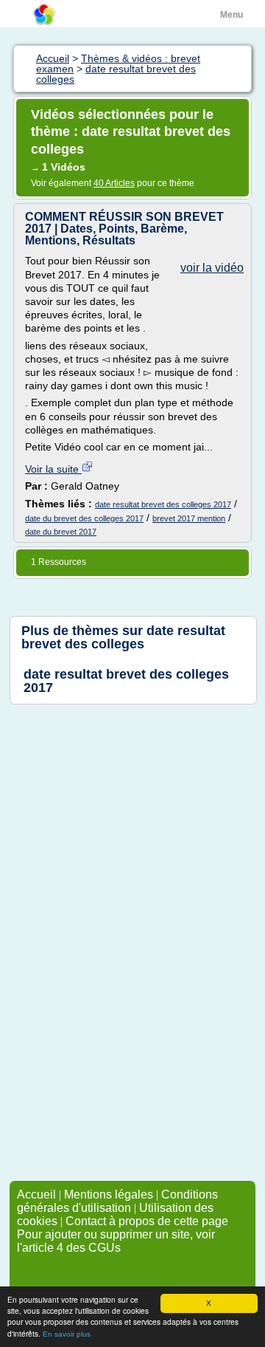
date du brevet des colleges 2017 (84, 518)
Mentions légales (108, 1194)
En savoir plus (67, 1334)
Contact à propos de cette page (147, 1221)
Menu (231, 15)
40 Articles (114, 183)
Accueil (36, 1194)
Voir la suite (53, 469)
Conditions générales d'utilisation (117, 1201)
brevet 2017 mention (188, 518)
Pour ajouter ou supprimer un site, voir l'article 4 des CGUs (116, 1241)
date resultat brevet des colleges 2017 (163, 504)
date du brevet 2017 (60, 531)
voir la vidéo (212, 267)
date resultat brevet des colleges (123, 637)
